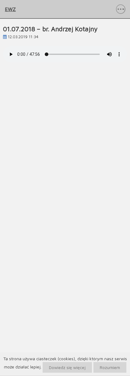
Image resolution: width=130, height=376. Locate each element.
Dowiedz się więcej (67, 367)
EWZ (10, 9)
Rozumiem (110, 367)
